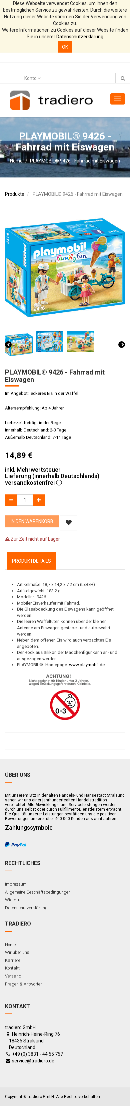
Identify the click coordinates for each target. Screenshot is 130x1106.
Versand (13, 975)
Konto (31, 78)
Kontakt (12, 968)
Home (16, 160)
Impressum (16, 884)
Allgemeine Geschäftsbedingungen (38, 892)
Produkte (14, 194)
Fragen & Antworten (24, 983)
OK (65, 47)
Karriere (12, 960)
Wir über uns (17, 952)
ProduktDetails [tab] (31, 561)
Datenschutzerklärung (79, 36)
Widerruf (13, 899)
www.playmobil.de (87, 664)
